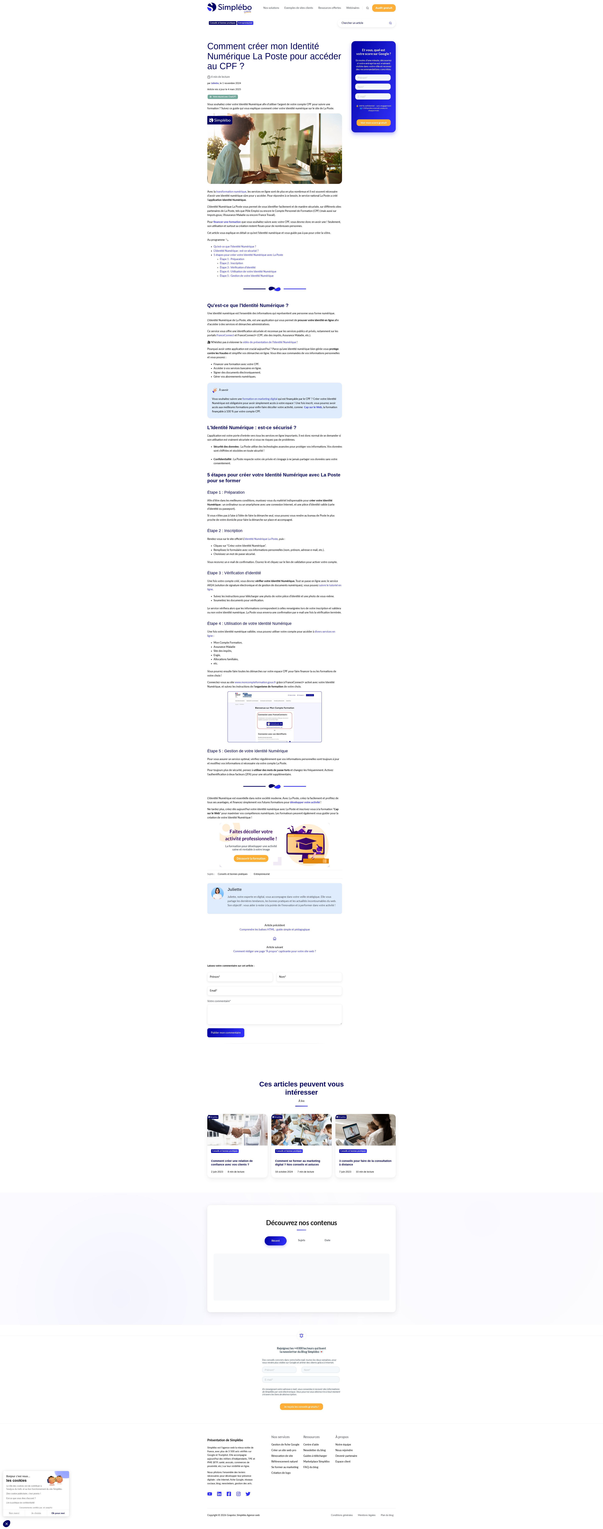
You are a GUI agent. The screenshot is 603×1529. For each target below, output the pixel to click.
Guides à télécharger (315, 1456)
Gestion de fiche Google (285, 1444)
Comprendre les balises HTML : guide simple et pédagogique (275, 929)
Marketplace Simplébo (316, 1461)
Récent (276, 1240)
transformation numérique (231, 191)
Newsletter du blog (314, 1450)
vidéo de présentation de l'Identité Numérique (269, 342)
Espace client (342, 1461)
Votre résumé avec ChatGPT (224, 97)
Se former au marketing (284, 1467)
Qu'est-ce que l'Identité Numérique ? (235, 246)
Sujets (301, 1240)
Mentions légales (367, 1515)
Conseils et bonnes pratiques (223, 23)
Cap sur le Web (313, 407)
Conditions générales (342, 1515)
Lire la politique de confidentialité (20, 1503)
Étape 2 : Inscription (231, 263)
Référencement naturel (284, 1461)
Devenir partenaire (346, 1456)
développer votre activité (305, 802)
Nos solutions (271, 8)
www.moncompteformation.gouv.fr (255, 682)
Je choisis (36, 1513)
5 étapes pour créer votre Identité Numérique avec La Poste (248, 255)
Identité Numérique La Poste (261, 539)
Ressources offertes (329, 8)
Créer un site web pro (283, 1450)
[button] (367, 8)
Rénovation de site (282, 1456)
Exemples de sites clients (298, 8)
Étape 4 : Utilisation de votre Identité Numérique (248, 271)
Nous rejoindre (344, 1450)
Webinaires (352, 8)
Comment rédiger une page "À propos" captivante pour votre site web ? (274, 951)
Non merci (14, 1513)
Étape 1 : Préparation (232, 259)
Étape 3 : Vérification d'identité (237, 267)
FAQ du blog (310, 1467)
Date (327, 1240)
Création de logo (281, 1473)
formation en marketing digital (259, 399)
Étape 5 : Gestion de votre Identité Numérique (247, 275)
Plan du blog (387, 1515)
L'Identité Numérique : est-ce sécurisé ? (236, 251)
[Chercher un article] (390, 23)
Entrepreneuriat (245, 23)
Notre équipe (343, 1444)
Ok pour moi (58, 1513)
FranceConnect (225, 335)
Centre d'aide (311, 1444)
